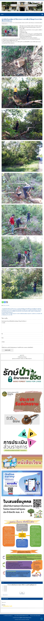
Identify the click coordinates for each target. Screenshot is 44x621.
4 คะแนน (5, 587)
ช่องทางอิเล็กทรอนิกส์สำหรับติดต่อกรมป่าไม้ (21, 615)
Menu (2, 14)
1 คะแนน (5, 590)
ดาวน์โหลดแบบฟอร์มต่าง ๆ (8, 615)
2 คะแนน (5, 589)
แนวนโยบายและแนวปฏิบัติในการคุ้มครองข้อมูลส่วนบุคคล (22, 617)
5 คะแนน (5, 585)
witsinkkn (11, 22)
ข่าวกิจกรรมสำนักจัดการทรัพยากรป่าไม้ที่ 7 (21, 22)
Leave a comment (6, 305)
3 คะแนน (5, 588)
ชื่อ (2, 333)
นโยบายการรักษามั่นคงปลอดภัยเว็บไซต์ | (19, 609)
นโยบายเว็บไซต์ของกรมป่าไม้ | (32, 609)
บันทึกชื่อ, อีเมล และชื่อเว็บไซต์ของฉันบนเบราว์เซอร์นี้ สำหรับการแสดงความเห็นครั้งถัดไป (17, 347)
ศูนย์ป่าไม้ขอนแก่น (31, 22)
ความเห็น (3, 322)
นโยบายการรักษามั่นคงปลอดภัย (35, 615)
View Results (22, 593)
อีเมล (3, 337)
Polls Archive (5, 594)
